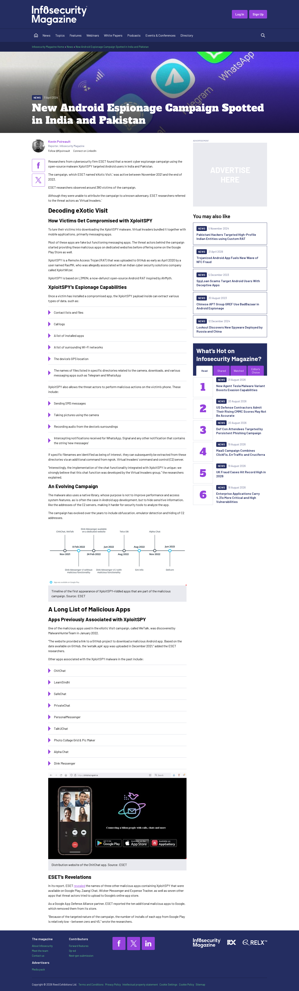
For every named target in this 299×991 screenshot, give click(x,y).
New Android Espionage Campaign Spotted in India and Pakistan (112, 46)
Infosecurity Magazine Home (48, 46)
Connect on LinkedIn (84, 150)
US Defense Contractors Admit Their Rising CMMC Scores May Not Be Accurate (241, 411)
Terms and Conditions (91, 984)
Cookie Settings (168, 984)
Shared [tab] (221, 370)
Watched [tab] (239, 370)
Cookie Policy (186, 984)
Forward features (78, 945)
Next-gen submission (81, 955)
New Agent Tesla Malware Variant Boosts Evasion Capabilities (240, 388)
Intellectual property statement (140, 984)
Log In (239, 14)
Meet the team (40, 950)
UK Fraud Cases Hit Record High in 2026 (241, 474)
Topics (60, 35)
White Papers (113, 35)
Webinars (92, 35)
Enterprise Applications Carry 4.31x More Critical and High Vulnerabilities (238, 498)
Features (76, 35)
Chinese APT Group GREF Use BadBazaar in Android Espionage (227, 306)
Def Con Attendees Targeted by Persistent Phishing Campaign (239, 431)
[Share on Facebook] (38, 165)
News (46, 35)
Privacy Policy (113, 984)
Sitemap (200, 984)
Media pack (38, 969)
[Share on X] (38, 180)
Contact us (38, 955)
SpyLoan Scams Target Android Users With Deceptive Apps (228, 283)
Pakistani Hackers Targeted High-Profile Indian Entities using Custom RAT (226, 236)
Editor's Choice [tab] (255, 371)
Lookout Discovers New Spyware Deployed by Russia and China (229, 329)
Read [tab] (204, 370)
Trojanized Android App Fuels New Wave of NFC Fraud (227, 260)
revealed (79, 886)
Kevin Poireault (59, 141)
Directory (186, 35)
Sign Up (258, 14)
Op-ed (72, 950)
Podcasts (134, 35)
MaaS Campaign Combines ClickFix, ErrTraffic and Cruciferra (240, 452)
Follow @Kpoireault (59, 150)
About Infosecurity (42, 945)
